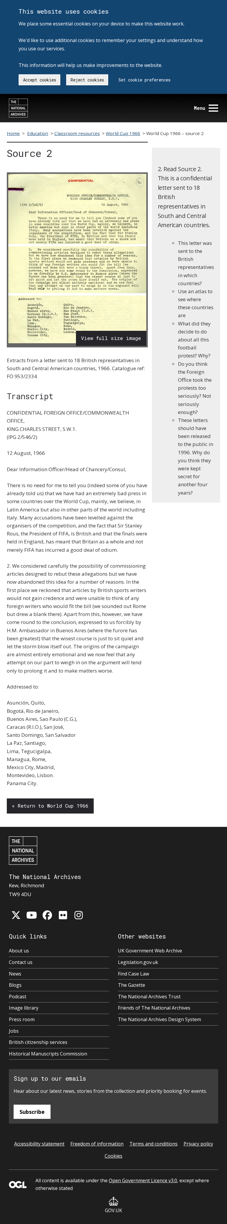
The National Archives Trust (149, 996)
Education (37, 133)
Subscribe (32, 1111)
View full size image (111, 338)
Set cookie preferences (145, 80)
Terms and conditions (153, 1143)
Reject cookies (87, 80)
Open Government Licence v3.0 (143, 1180)
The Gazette (131, 985)
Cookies (113, 1156)
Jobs (14, 1031)
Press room (22, 1019)
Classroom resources (77, 133)
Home (13, 133)
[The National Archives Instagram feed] (79, 915)
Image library (23, 1008)
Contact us (21, 962)
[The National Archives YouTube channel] (32, 915)
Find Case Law (133, 973)
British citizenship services (38, 1042)
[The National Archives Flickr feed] (63, 915)
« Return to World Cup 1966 (50, 805)
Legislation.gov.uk (138, 962)
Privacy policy (198, 1143)
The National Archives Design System (159, 1019)
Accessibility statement (39, 1143)
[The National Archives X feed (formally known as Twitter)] (16, 915)
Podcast (17, 996)
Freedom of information (97, 1143)
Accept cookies (39, 80)
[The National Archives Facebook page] (47, 915)
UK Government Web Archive (150, 950)
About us (19, 950)
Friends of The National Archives (154, 1008)
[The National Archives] (18, 108)
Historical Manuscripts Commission (48, 1053)
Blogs (15, 985)
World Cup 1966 (123, 133)
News (15, 973)
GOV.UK (113, 1210)
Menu (199, 108)
